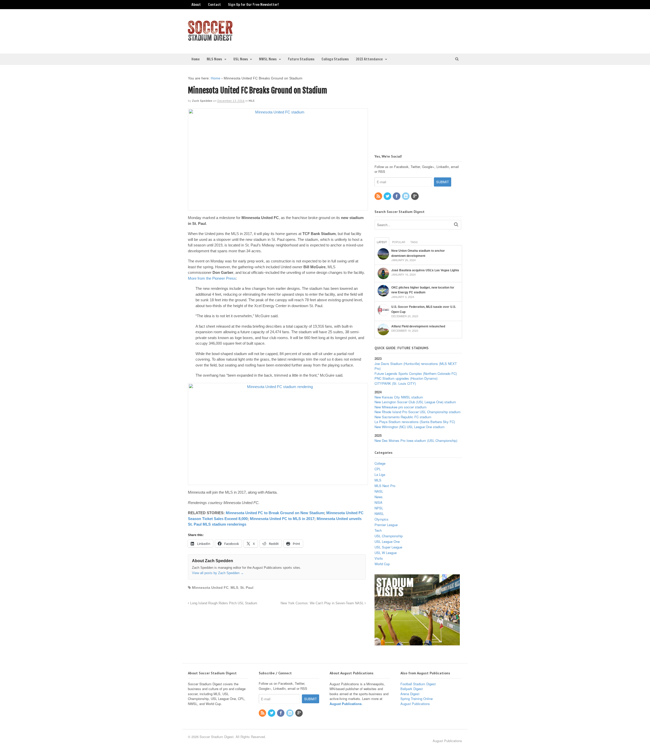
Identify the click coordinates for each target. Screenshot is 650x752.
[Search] (456, 224)
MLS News (214, 59)
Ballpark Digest (411, 688)
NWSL (379, 513)
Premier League (386, 524)
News (379, 496)
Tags (414, 242)
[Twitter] (388, 196)
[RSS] (379, 196)
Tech (378, 530)
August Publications (346, 703)
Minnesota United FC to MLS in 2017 (282, 518)
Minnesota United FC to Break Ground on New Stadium (275, 513)
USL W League (386, 552)
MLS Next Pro (385, 485)
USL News (240, 59)
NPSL (379, 508)
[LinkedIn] (406, 196)
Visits (379, 558)
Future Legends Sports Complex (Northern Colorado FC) (416, 373)
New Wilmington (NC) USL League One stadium (410, 426)
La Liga (380, 474)
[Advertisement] (420, 30)
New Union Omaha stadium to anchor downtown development (418, 253)
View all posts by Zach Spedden (218, 573)
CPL (378, 468)
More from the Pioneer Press (212, 278)
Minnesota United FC (210, 588)
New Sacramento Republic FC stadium (403, 416)
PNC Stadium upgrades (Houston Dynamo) (406, 378)
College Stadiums (335, 59)
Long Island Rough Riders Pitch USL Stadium (223, 603)
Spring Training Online (416, 698)
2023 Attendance (369, 59)
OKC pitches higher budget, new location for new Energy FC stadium (422, 290)
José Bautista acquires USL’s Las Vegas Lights (425, 270)
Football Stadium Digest (418, 683)
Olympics (381, 519)
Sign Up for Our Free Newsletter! (253, 4)
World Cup (382, 563)
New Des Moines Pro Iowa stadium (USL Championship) (416, 440)
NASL (379, 491)
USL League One (387, 541)
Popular (398, 242)
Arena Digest (409, 693)
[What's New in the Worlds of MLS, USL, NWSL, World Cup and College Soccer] (210, 39)
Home (195, 59)
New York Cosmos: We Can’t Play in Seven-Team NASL (323, 603)
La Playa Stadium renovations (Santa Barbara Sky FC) (415, 421)
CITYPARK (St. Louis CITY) (395, 383)
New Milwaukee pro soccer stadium (401, 407)
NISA (378, 502)
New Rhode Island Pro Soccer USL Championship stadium (418, 411)
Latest (382, 242)
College (380, 463)
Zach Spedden (202, 101)
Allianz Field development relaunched (418, 326)
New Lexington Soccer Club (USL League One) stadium (415, 401)
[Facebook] (397, 196)
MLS (251, 101)
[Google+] (415, 196)
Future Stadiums (301, 59)
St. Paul (246, 588)
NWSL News (268, 59)
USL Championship (389, 535)
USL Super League (388, 547)
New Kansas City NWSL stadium (399, 397)
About (196, 4)
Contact (214, 4)
